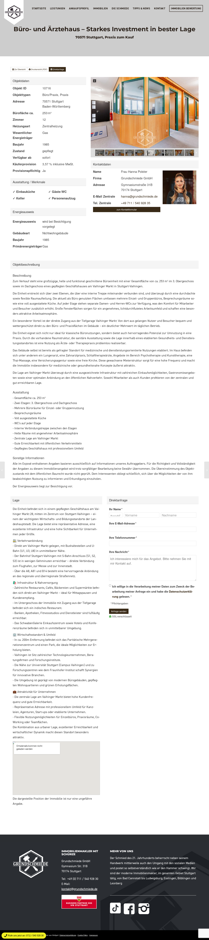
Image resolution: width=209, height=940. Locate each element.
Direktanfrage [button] (58, 69)
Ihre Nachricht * (119, 552)
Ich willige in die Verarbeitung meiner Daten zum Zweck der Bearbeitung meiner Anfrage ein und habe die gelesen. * (153, 591)
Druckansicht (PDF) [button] (39, 69)
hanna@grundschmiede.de (139, 196)
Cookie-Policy (83, 935)
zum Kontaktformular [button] (127, 209)
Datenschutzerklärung (68, 935)
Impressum (93, 935)
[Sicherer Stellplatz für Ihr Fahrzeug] (206, 470)
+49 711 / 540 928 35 (135, 203)
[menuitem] (39, 8)
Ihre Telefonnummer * (123, 538)
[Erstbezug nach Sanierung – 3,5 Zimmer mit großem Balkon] (2, 470)
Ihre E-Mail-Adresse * (122, 523)
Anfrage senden (119, 611)
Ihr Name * (115, 509)
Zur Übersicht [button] (20, 69)
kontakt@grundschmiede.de (79, 889)
